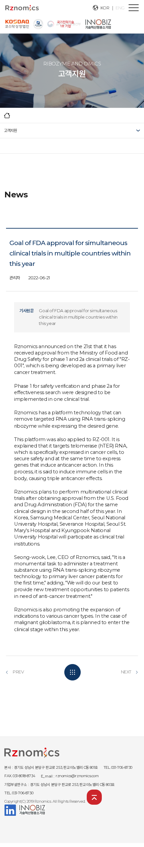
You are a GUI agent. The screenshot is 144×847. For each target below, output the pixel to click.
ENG (120, 7)
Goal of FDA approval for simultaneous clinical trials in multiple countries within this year (78, 317)
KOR (105, 7)
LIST (72, 672)
